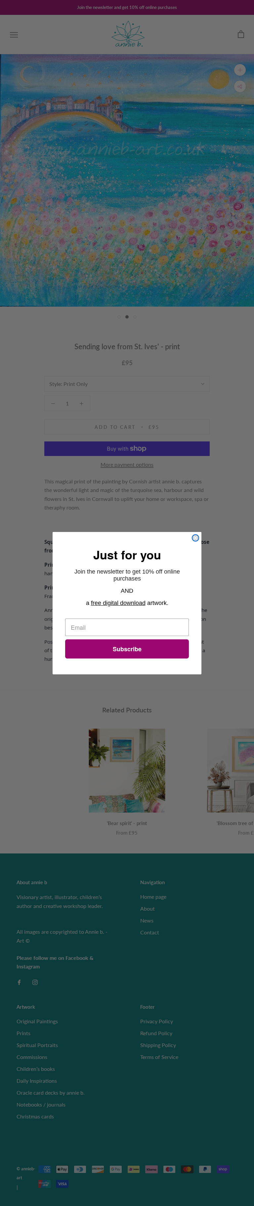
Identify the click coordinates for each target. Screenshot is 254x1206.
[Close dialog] (195, 538)
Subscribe (127, 649)
